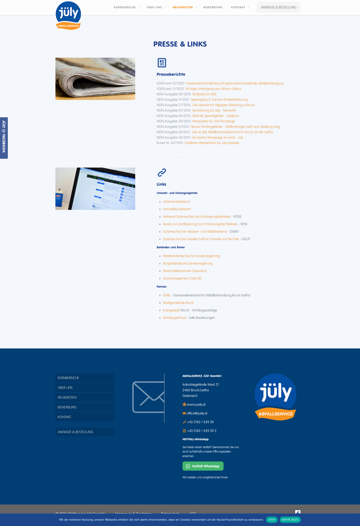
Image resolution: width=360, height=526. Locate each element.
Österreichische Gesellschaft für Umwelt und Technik (201, 239)
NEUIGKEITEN (67, 397)
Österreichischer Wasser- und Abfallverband (195, 231)
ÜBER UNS (65, 387)
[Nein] (355, 520)
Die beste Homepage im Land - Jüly (217, 137)
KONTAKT (64, 417)
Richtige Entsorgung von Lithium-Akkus (213, 89)
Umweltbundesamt (177, 209)
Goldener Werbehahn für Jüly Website (212, 143)
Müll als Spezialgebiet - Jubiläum (215, 116)
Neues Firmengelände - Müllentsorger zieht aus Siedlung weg (235, 126)
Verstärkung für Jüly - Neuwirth (214, 110)
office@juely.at (197, 413)
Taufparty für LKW (204, 94)
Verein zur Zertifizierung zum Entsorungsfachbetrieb (200, 224)
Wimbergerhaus (174, 318)
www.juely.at (196, 404)
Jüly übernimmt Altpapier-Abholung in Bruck (223, 105)
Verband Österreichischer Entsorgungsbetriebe (196, 216)
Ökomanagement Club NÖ (182, 278)
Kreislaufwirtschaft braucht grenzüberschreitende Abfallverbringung (234, 83)
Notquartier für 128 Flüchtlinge (213, 121)
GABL (166, 295)
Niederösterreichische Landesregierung (191, 256)
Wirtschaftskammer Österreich (185, 271)
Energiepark (171, 310)
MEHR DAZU (290, 519)
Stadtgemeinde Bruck (178, 303)
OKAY (272, 519)
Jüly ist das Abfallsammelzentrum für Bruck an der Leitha (232, 132)
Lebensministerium (176, 201)
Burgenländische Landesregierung (187, 263)
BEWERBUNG (67, 407)
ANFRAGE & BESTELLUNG (278, 7)
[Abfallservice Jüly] (68, 15)
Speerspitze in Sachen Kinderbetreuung (219, 99)
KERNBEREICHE (68, 378)
